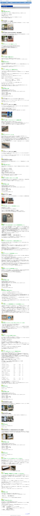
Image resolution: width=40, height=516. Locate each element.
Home (2, 4)
